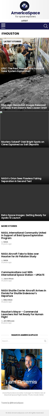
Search (45, 341)
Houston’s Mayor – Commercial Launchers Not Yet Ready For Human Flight (22, 314)
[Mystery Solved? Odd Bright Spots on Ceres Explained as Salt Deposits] (24, 129)
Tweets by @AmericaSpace (12, 403)
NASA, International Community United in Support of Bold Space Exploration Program (23, 235)
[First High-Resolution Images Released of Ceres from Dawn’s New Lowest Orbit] (24, 92)
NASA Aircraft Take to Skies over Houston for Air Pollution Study (20, 255)
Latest (24, 21)
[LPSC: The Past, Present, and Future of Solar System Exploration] (24, 56)
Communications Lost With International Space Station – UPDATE (22, 274)
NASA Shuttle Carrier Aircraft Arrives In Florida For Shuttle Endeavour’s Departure (23, 293)
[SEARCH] (46, 26)
